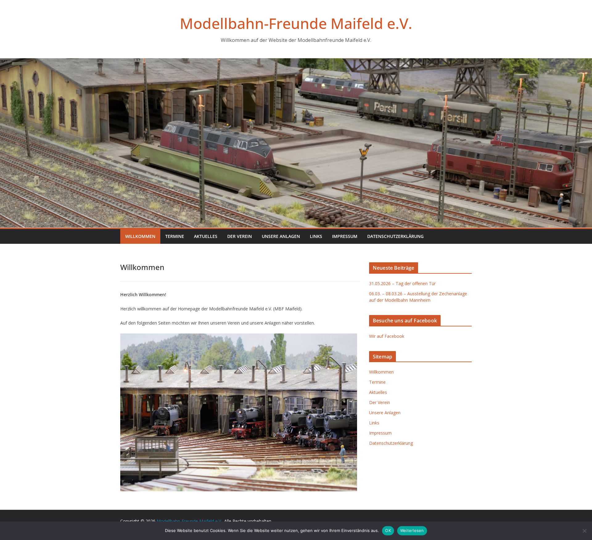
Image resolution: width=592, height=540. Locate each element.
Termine (174, 236)
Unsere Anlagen (281, 236)
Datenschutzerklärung (395, 236)
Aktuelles (205, 236)
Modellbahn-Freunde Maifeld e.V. (296, 23)
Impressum (344, 236)
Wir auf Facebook (386, 336)
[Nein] (584, 531)
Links (316, 236)
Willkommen (140, 236)
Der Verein (239, 236)
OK (388, 530)
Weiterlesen (412, 530)
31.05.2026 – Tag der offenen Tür (402, 283)
